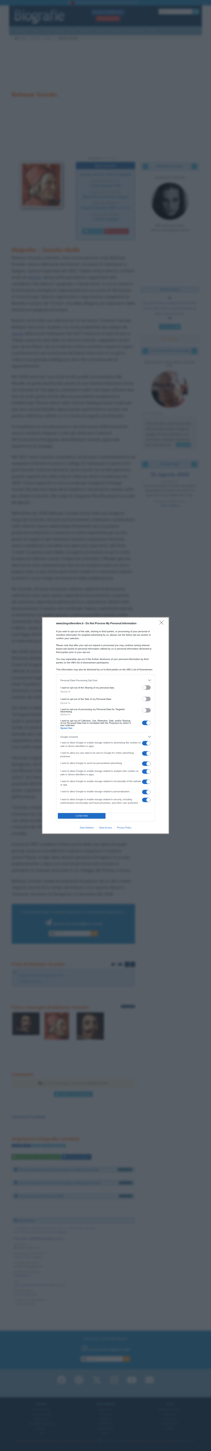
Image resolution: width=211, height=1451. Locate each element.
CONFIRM (82, 816)
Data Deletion (87, 827)
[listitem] (105, 680)
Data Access (105, 827)
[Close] (162, 623)
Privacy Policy (124, 827)
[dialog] (105, 725)
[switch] (146, 687)
